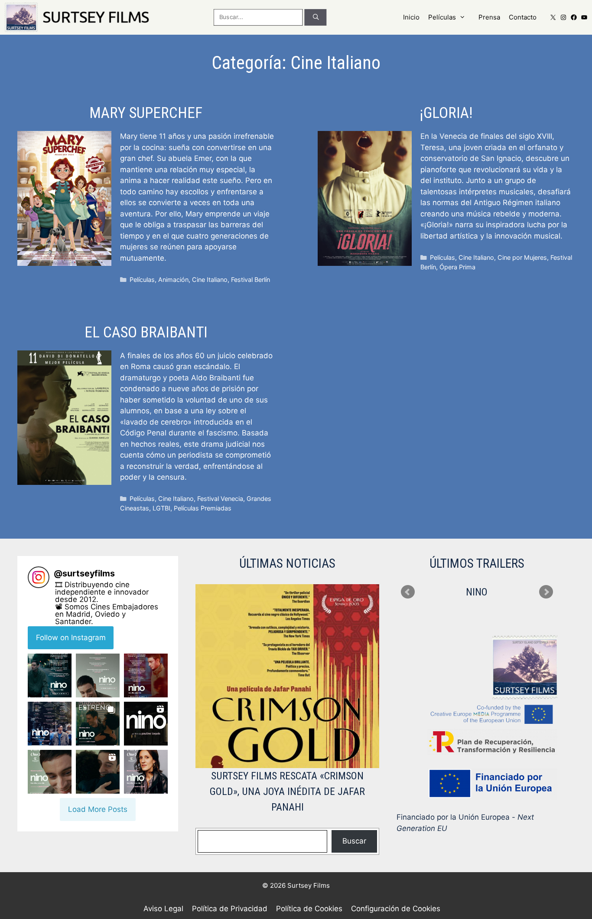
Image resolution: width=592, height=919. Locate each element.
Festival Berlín (250, 279)
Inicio (411, 17)
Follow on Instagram (71, 637)
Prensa (489, 17)
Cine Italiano (210, 279)
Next (546, 592)
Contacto (523, 17)
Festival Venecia (220, 498)
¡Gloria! (446, 113)
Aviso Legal (163, 908)
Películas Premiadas (202, 508)
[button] (50, 675)
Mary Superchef (145, 113)
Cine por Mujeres (522, 257)
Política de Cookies (309, 908)
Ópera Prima (457, 267)
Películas (442, 17)
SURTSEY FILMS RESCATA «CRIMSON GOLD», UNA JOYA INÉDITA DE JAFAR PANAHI (287, 791)
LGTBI (161, 508)
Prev (408, 592)
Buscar (354, 841)
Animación (173, 279)
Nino (477, 592)
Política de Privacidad (229, 908)
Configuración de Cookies (395, 908)
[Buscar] (316, 17)
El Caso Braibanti (146, 332)
